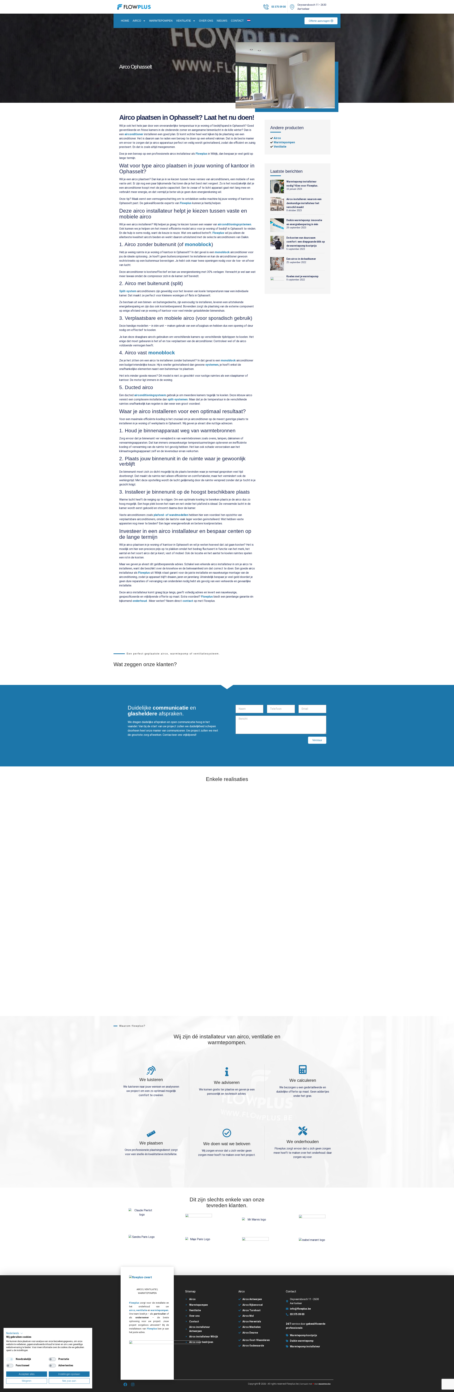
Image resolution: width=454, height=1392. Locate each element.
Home (125, 20)
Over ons (206, 20)
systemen (211, 364)
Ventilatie (183, 20)
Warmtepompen (161, 20)
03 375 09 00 (278, 6)
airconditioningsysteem (150, 395)
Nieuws (222, 20)
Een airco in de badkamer (301, 258)
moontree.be (325, 1384)
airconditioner (133, 134)
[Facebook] (125, 1384)
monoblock (198, 244)
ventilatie (141, 1310)
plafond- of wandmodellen (171, 515)
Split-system (127, 291)
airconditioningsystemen (234, 224)
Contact (237, 20)
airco (132, 1310)
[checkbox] (9, 1359)
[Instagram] (133, 1384)
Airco (137, 20)
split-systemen (178, 399)
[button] (14, 1333)
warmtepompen (159, 1310)
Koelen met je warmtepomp (302, 276)
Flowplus (201, 153)
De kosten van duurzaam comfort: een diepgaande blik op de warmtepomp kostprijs (305, 241)
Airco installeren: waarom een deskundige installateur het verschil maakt (304, 203)
